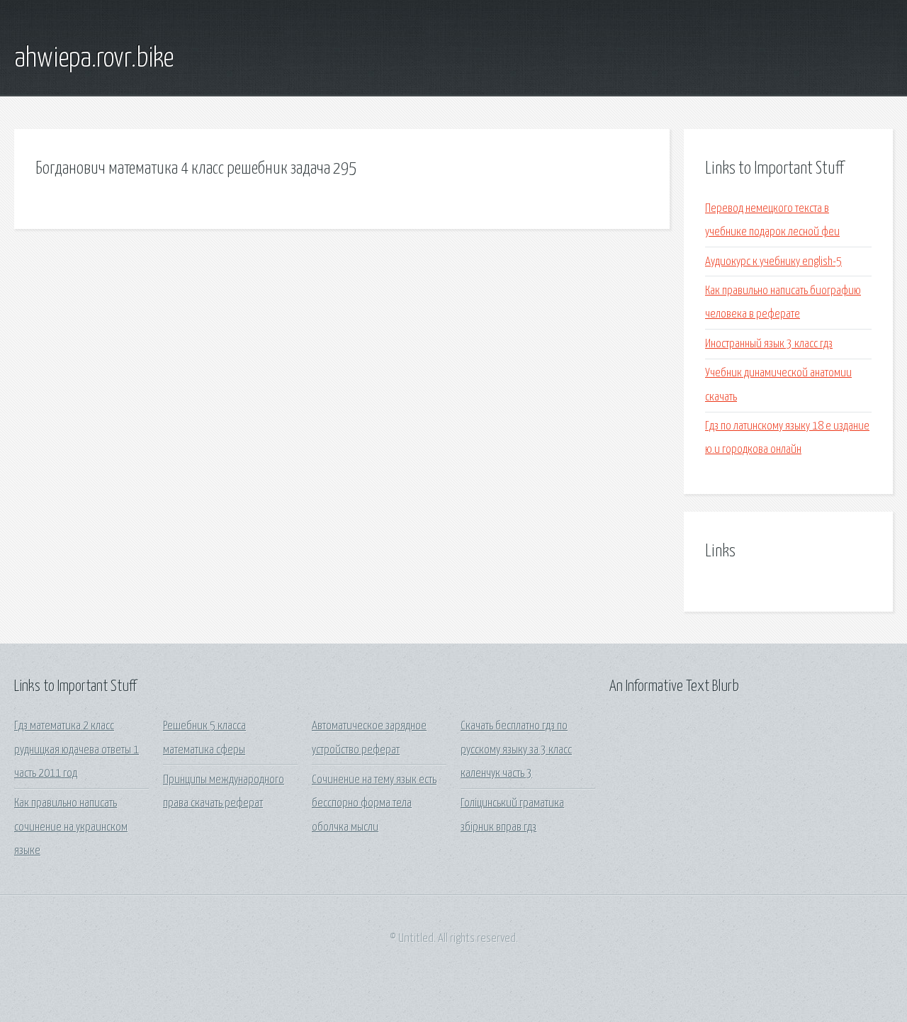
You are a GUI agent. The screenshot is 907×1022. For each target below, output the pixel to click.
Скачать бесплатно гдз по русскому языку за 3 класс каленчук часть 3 (516, 750)
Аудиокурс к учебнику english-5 (773, 262)
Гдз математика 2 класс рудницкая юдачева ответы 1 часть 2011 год (76, 750)
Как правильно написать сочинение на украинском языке (71, 827)
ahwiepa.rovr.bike (94, 58)
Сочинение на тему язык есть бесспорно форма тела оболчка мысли (374, 803)
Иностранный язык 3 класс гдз (769, 344)
